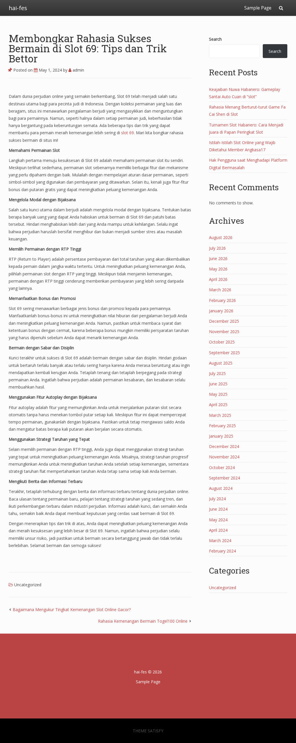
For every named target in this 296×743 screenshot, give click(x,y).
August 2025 (220, 363)
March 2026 (220, 289)
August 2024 (220, 488)
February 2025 (222, 425)
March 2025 (220, 415)
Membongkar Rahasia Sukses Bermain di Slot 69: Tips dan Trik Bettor (88, 48)
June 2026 (218, 258)
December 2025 (224, 321)
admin (77, 70)
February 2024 (222, 551)
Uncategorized (27, 584)
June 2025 (218, 384)
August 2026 (220, 237)
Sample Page (257, 8)
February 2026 (222, 300)
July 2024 (217, 498)
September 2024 (224, 478)
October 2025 (222, 342)
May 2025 (218, 394)
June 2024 (218, 509)
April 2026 (218, 279)
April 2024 (218, 530)
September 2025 (224, 352)
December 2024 (224, 446)
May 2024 (218, 519)
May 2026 (218, 269)
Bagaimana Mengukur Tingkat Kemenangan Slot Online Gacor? (72, 609)
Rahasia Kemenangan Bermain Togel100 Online (143, 621)
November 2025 (224, 331)
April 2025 (218, 404)
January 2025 (221, 436)
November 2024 (224, 457)
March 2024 (220, 540)
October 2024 (222, 467)
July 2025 (217, 373)
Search (215, 39)
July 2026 (217, 248)
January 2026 (221, 310)
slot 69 (127, 132)
